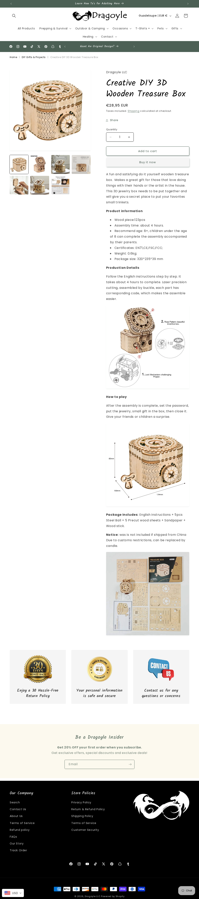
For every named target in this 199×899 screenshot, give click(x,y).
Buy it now (147, 162)
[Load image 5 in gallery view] (19, 185)
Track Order (18, 850)
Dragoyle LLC (92, 896)
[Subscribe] (130, 764)
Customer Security (85, 830)
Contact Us (18, 809)
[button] (14, 15)
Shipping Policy (82, 816)
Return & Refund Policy (88, 809)
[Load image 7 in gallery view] (60, 185)
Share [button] (114, 120)
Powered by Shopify (113, 896)
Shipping (134, 111)
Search (15, 802)
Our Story (17, 843)
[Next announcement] (188, 3)
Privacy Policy (81, 802)
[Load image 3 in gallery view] (60, 164)
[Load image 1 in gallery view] (19, 164)
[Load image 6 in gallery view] (39, 185)
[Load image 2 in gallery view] (39, 164)
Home (13, 57)
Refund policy (20, 830)
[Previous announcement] (11, 3)
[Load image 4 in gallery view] (81, 164)
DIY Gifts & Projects (34, 57)
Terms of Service (22, 823)
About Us (16, 816)
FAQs (13, 837)
